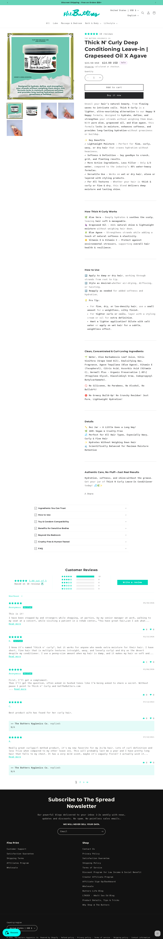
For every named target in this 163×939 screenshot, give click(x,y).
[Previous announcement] (7, 2)
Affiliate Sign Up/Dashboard (99, 881)
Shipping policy (120, 937)
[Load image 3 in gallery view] (49, 111)
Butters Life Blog (93, 891)
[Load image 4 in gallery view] (66, 111)
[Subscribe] (102, 831)
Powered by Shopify (49, 937)
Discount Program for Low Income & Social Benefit (112, 872)
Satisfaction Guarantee (20, 854)
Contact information (140, 937)
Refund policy (67, 937)
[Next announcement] (155, 2)
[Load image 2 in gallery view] (32, 111)
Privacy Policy (91, 854)
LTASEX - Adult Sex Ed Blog (98, 895)
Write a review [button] (132, 582)
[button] (93, 23)
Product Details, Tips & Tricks (101, 900)
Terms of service (102, 937)
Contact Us (89, 849)
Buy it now (114, 95)
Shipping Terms (15, 858)
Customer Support (16, 849)
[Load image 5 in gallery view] (15, 128)
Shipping (89, 67)
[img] (15, 603)
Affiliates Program (18, 863)
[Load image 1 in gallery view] (15, 111)
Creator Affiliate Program (98, 877)
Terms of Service (92, 868)
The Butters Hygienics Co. (27, 937)
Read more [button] (15, 624)
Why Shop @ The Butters (96, 905)
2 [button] (80, 782)
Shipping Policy (92, 863)
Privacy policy (84, 937)
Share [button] (90, 494)
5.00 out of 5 (38, 580)
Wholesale (12, 868)
